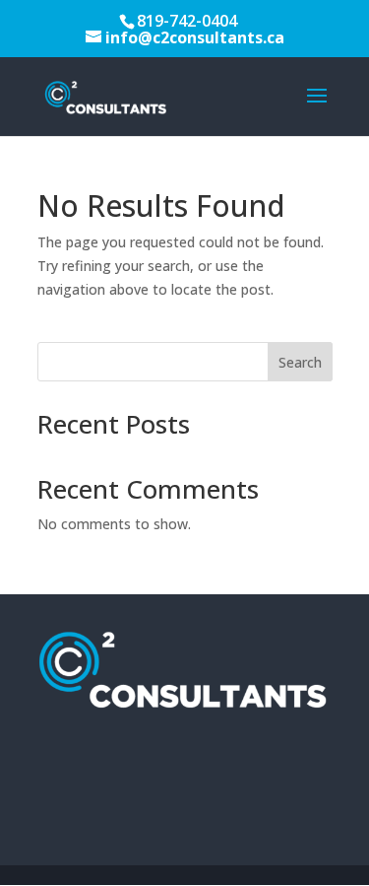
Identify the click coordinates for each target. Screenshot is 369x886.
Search (300, 362)
